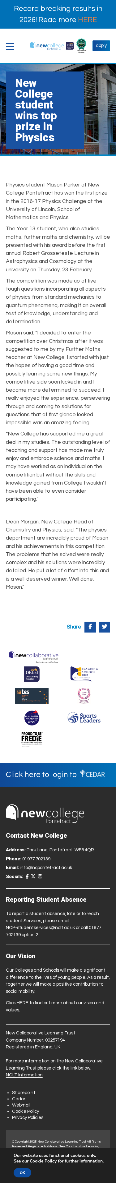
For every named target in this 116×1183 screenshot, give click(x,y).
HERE (87, 20)
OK (22, 1172)
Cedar (18, 1099)
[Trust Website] (33, 656)
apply (101, 45)
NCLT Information (24, 1075)
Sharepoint (23, 1092)
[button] (11, 46)
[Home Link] (51, 45)
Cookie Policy (25, 1111)
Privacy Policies (27, 1117)
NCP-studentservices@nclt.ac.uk (40, 927)
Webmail (21, 1105)
